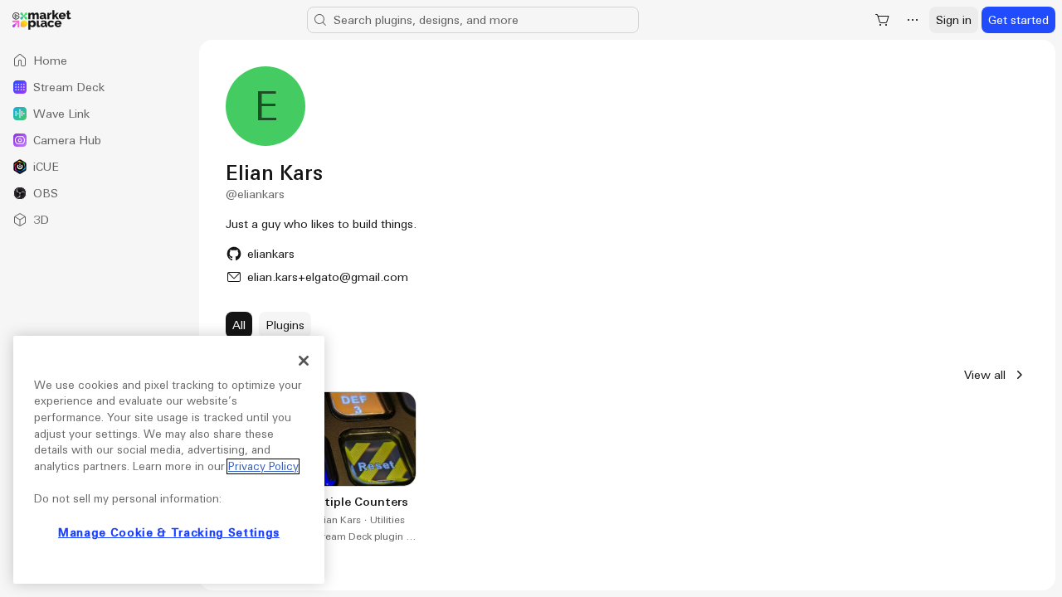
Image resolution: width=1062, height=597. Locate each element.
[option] (99, 60)
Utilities (387, 520)
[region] (168, 460)
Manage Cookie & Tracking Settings (169, 533)
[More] (912, 20)
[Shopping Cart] (883, 20)
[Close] (303, 360)
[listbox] (99, 140)
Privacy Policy (263, 466)
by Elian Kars (331, 520)
